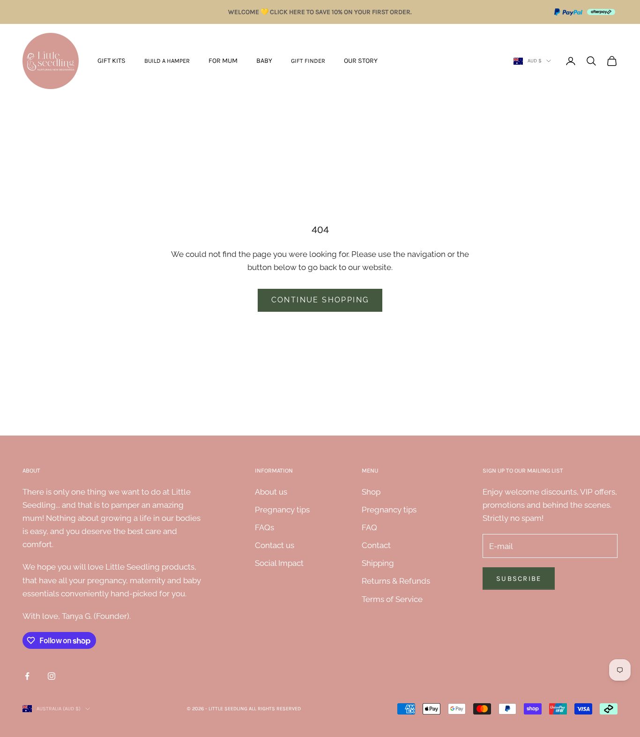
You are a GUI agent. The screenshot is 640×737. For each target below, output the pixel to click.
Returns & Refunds (396, 581)
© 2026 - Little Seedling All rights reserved (244, 709)
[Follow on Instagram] (51, 676)
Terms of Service (392, 599)
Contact (376, 545)
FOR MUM (223, 61)
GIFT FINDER (308, 60)
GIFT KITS (111, 61)
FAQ (369, 527)
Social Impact (279, 563)
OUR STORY (361, 61)
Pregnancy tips (282, 509)
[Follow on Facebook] (27, 676)
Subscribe (518, 578)
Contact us (274, 545)
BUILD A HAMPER (167, 60)
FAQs (264, 527)
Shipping (378, 563)
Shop (371, 491)
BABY (264, 61)
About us (271, 491)
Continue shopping (320, 299)
